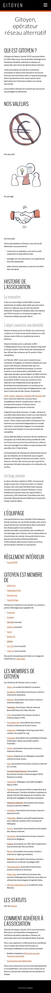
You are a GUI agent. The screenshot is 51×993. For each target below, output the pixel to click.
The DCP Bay (12, 600)
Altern (10, 687)
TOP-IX (10, 651)
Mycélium (11, 810)
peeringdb (20, 658)
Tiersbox (10, 789)
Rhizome (10, 859)
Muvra (10, 828)
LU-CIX (10, 646)
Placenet (38, 396)
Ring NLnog (12, 595)
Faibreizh (11, 707)
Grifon (10, 748)
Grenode (11, 738)
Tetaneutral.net (13, 867)
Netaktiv (28, 396)
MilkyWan (11, 818)
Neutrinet (11, 836)
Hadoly (10, 756)
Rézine (10, 851)
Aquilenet (11, 692)
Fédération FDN (14, 590)
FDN (6, 396)
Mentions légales (25, 988)
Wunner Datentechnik (16, 885)
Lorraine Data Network (17, 771)
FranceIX (11, 612)
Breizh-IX (11, 636)
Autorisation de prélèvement (19, 961)
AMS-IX (10, 627)
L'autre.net (11, 782)
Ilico (9, 763)
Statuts (14, 906)
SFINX (10, 641)
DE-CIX (10, 622)
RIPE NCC (11, 585)
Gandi (11, 396)
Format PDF (12, 562)
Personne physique (15, 956)
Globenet (19, 396)
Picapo (10, 844)
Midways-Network (15, 802)
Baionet (10, 699)
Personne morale (31, 953)
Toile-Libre (11, 874)
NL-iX (9, 632)
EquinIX (10, 617)
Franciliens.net (13, 722)
